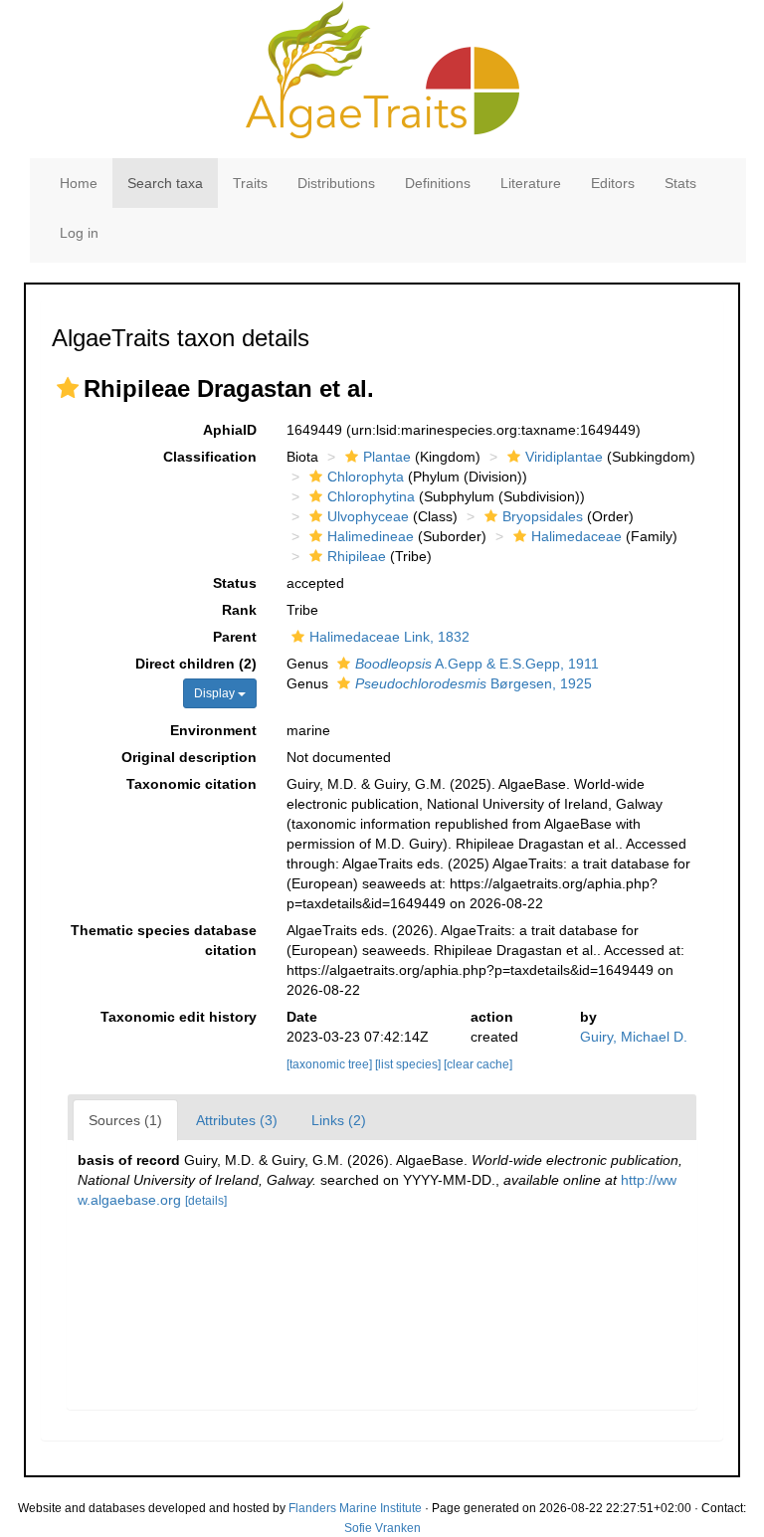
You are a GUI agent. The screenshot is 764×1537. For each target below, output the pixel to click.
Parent (235, 637)
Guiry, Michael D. (633, 1037)
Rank (239, 610)
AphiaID (230, 430)
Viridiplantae (564, 457)
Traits (250, 183)
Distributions (336, 183)
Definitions (438, 183)
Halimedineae (370, 536)
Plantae (387, 457)
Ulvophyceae (368, 516)
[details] (206, 1201)
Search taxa (165, 183)
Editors (613, 183)
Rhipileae (356, 556)
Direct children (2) (196, 664)
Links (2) (338, 1120)
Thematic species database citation (164, 940)
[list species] (409, 1064)
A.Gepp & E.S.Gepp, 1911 (477, 664)
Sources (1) (125, 1120)
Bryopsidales (542, 516)
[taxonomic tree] (330, 1064)
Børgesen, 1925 (473, 683)
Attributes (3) (237, 1120)
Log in (79, 233)
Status (235, 583)
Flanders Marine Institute (355, 1508)
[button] (68, 388)
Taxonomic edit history (178, 1017)
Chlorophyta (365, 476)
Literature (530, 183)
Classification (210, 457)
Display (216, 693)
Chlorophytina (371, 496)
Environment (213, 730)
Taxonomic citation (191, 784)
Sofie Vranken (382, 1528)
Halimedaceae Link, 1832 (389, 637)
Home (78, 183)
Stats (680, 183)
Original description (189, 757)
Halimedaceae (576, 536)
